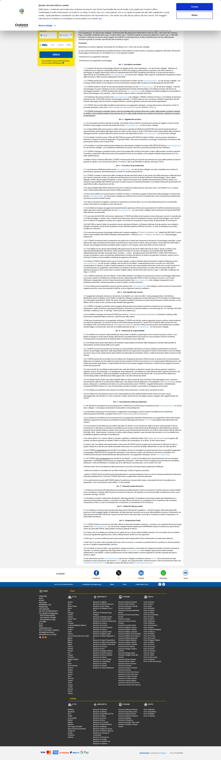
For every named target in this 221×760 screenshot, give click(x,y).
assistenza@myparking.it (143, 563)
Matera (70, 638)
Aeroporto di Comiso (100, 623)
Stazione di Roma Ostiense (127, 659)
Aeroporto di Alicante (100, 709)
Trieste (70, 687)
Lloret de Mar (72, 718)
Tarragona (71, 735)
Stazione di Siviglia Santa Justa (128, 722)
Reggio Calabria (73, 659)
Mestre (70, 640)
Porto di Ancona (149, 602)
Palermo (70, 649)
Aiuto (41, 598)
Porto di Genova (149, 619)
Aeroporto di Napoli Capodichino (104, 640)
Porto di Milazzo (149, 623)
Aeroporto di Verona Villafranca (103, 668)
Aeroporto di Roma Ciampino (102, 653)
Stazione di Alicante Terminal (127, 709)
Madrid (70, 720)
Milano (70, 642)
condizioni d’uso (142, 584)
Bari (69, 610)
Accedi (41, 600)
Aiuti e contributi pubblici (49, 630)
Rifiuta (194, 15)
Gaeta (70, 632)
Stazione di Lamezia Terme (127, 625)
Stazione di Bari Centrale (126, 604)
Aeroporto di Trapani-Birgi (101, 661)
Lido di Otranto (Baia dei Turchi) (78, 636)
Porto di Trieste (149, 655)
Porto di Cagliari (149, 610)
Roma (69, 664)
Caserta (70, 615)
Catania (70, 617)
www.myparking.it (117, 75)
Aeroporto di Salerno (100, 657)
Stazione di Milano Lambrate (127, 632)
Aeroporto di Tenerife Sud (101, 741)
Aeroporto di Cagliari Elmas (102, 619)
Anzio (69, 604)
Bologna (70, 613)
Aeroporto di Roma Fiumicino (102, 655)
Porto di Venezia (149, 659)
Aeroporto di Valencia (100, 744)
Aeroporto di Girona (99, 718)
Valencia (70, 737)
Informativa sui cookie (47, 634)
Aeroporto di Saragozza (101, 737)
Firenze (70, 629)
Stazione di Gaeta (124, 619)
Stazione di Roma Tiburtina (127, 664)
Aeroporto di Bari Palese (101, 606)
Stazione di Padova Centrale (127, 644)
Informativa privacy (46, 632)
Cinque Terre (72, 619)
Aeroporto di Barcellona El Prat (103, 714)
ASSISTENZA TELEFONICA (93, 563)
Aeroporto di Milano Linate (102, 634)
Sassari (70, 672)
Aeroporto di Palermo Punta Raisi (104, 644)
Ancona (70, 602)
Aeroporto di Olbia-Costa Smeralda (104, 642)
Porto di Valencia (149, 716)
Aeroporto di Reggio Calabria (102, 651)
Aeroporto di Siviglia (100, 739)
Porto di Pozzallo (149, 636)
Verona (70, 691)
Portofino (71, 657)
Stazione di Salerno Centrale (127, 668)
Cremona (71, 627)
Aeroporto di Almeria (100, 712)
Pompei (70, 655)
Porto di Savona (149, 644)
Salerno (70, 670)
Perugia (70, 651)
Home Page (43, 596)
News (112, 584)
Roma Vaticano (73, 666)
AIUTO (147, 420)
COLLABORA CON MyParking (91, 584)
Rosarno (70, 668)
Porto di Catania (149, 613)
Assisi (70, 608)
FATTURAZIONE (44, 609)
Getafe (70, 716)
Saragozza (71, 731)
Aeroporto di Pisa (99, 649)
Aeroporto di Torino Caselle (102, 659)
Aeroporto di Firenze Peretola (102, 627)
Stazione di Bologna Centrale (127, 606)
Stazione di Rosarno (125, 666)
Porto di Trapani (149, 653)
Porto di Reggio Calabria (152, 640)
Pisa (69, 653)
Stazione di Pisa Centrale (126, 646)
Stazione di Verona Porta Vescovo (129, 685)
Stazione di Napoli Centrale (127, 642)
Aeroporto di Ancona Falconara (103, 604)
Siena (69, 676)
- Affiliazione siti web (47, 620)
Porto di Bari (148, 606)
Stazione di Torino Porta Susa (128, 674)
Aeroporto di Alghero (100, 602)
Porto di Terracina (149, 651)
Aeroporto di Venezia (100, 666)
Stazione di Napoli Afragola (127, 640)
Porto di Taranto (149, 649)
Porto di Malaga (149, 714)
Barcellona (71, 712)
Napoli (70, 644)
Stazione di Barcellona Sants (127, 712)
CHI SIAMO (42, 622)
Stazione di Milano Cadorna (127, 627)
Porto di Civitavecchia (151, 615)
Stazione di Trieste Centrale (127, 678)
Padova (70, 646)
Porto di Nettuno (149, 632)
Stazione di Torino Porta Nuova (128, 672)
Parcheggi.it (162, 753)
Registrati (43, 603)
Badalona (71, 709)
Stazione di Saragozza (125, 720)
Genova (70, 634)
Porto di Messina (149, 621)
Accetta (194, 7)
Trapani (70, 685)
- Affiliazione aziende (47, 615)
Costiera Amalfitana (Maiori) (77, 625)
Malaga (70, 722)
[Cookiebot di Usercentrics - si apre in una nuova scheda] (21, 26)
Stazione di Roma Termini (126, 661)
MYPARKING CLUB (45, 605)
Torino (70, 683)
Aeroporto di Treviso (100, 664)
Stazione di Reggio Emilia (126, 653)
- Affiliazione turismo (47, 617)
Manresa (70, 724)
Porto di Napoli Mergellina (152, 629)
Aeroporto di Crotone (100, 625)
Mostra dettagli (45, 25)
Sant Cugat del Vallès (75, 726)
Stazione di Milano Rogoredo (128, 638)
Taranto (70, 681)
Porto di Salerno (149, 642)
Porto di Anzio (148, 604)
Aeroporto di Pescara (100, 646)
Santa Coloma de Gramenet (77, 729)
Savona (70, 674)
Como (70, 621)
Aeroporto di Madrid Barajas (102, 724)
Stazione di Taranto (124, 670)
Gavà (69, 714)
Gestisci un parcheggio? (63, 584)
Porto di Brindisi (149, 608)
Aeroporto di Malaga (100, 726)
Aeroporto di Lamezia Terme (102, 632)
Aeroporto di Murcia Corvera (102, 729)
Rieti (69, 661)
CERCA (56, 54)
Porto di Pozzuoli (149, 638)
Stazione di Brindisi (124, 608)
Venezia (70, 689)
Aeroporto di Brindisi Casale (102, 617)
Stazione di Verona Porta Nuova (128, 683)
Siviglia (70, 733)
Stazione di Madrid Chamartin (128, 716)
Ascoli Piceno (72, 606)
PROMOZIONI (43, 607)
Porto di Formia (149, 617)
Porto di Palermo (149, 634)
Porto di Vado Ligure (150, 657)
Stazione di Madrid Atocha (127, 714)
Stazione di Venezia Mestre (127, 681)
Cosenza (71, 623)
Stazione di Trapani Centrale (127, 676)
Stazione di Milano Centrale (127, 629)
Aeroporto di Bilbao (99, 716)
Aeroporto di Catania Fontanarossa (104, 621)
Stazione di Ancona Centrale (127, 602)
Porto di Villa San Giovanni (152, 661)
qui (100, 18)
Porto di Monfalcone (150, 625)
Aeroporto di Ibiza (99, 720)
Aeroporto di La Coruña (101, 722)
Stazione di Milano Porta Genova (129, 636)
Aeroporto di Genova (100, 629)
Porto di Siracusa (149, 646)
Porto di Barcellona (150, 712)
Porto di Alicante (149, 709)
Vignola (70, 693)
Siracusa (71, 678)
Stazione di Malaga (124, 718)
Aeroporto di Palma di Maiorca (103, 731)
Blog (125, 584)
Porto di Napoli (149, 627)
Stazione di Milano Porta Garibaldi (129, 634)
